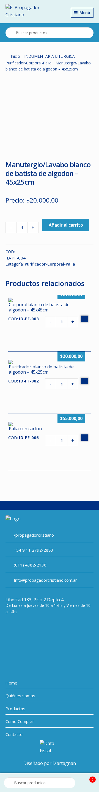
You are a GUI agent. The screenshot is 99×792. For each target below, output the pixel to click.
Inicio (15, 56)
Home (11, 683)
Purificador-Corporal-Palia (28, 62)
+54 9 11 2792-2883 (33, 550)
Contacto (14, 734)
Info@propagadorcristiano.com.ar (45, 580)
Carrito (86, 777)
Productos (15, 708)
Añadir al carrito (66, 225)
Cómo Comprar (20, 721)
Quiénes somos (20, 695)
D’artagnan (64, 763)
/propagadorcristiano (34, 535)
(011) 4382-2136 (30, 565)
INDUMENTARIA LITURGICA (49, 56)
